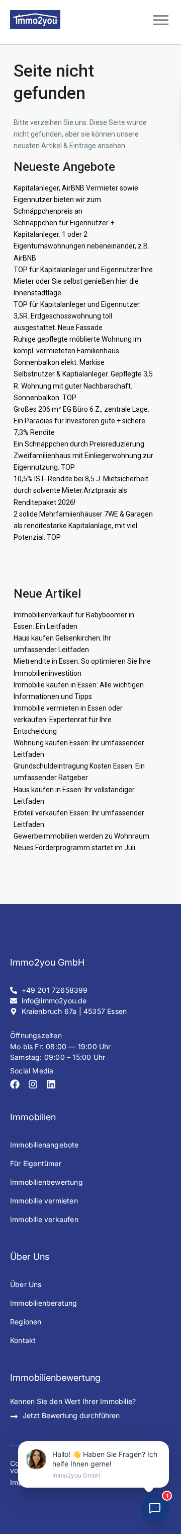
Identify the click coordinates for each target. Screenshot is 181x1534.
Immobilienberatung (43, 1303)
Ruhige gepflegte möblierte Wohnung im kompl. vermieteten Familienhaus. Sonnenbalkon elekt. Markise (77, 350)
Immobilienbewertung (46, 1182)
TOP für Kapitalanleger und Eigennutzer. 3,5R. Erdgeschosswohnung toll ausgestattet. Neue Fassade (77, 316)
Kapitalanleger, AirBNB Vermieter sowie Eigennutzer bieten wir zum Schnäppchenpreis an (76, 199)
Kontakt (23, 1340)
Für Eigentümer (35, 1163)
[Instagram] (33, 1084)
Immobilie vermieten (44, 1200)
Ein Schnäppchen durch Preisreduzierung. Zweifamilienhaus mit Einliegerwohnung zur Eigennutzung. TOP (83, 455)
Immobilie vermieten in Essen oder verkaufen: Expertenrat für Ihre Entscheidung (68, 719)
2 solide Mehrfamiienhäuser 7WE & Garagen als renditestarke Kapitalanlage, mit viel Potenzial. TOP (83, 525)
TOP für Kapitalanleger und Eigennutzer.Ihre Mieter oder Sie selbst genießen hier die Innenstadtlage (83, 281)
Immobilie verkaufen (44, 1219)
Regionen (26, 1321)
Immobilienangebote (44, 1144)
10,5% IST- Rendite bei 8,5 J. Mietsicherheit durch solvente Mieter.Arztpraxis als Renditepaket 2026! (81, 490)
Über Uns (26, 1284)
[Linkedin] (51, 1084)
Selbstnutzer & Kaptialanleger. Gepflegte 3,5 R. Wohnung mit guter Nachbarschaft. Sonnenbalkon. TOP (83, 385)
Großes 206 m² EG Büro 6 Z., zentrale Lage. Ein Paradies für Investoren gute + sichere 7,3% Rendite (81, 420)
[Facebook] (15, 1084)
